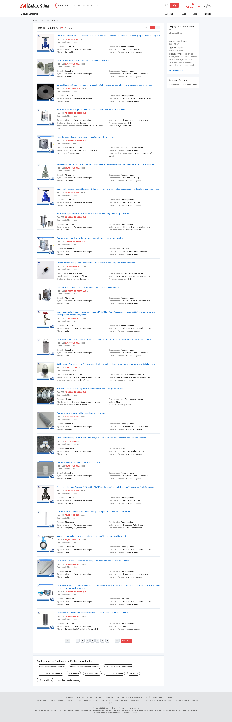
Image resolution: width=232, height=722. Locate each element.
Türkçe (186, 700)
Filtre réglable (73, 673)
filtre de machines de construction (118, 666)
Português (114, 700)
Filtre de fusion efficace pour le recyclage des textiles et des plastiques (86, 137)
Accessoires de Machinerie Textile (183, 84)
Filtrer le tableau (45, 680)
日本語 (79, 700)
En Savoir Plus (176, 70)
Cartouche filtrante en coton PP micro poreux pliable (78, 462)
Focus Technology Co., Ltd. (114, 708)
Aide (184, 13)
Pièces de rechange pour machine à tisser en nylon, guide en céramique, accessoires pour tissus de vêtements (102, 437)
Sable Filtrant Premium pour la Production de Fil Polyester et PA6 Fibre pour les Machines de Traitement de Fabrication (106, 364)
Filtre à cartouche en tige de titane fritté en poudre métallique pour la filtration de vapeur (93, 560)
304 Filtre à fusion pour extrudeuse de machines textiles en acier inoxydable (88, 287)
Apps (195, 13)
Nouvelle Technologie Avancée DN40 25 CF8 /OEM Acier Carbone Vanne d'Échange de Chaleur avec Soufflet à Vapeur (105, 487)
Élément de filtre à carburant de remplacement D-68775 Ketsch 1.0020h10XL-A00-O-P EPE (94, 612)
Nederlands (161, 700)
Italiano (124, 700)
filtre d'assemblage (92, 673)
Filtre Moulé (133, 673)
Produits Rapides (157, 697)
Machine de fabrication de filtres (51, 666)
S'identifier (208, 7)
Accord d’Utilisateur (94, 697)
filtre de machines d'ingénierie (50, 673)
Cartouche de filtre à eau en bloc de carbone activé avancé (81, 413)
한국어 (144, 700)
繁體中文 (70, 700)
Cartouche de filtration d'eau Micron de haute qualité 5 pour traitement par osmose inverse (94, 511)
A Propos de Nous (66, 697)
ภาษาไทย (177, 700)
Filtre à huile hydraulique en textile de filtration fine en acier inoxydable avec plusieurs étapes (95, 213)
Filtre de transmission (114, 673)
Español (96, 700)
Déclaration (80, 697)
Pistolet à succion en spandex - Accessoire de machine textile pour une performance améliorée (96, 262)
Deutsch (105, 700)
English (52, 700)
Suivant (126, 640)
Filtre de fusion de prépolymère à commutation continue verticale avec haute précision (92, 109)
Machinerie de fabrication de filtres (84, 666)
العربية (152, 700)
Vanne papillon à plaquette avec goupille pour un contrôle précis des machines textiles (92, 536)
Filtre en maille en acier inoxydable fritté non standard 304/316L (83, 60)
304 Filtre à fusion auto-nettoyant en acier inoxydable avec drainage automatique (90, 388)
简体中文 (61, 700)
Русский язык (135, 700)
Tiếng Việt (195, 700)
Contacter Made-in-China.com (137, 697)
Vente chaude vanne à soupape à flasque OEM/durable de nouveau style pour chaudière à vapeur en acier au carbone (105, 164)
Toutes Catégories (30, 13)
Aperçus (169, 697)
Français (87, 700)
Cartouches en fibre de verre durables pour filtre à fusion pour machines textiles (90, 238)
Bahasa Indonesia (117, 703)
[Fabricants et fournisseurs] (34, 5)
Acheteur (169, 13)
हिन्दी (169, 700)
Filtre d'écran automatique (68, 680)
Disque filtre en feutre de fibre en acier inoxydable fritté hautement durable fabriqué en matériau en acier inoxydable (104, 85)
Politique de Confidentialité (114, 697)
